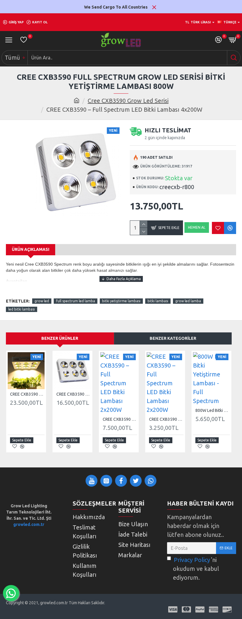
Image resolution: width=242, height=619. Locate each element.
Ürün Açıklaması (30, 249)
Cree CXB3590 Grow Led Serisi (128, 100)
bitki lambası (158, 301)
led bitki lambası (21, 309)
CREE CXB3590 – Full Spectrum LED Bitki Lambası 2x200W (120, 419)
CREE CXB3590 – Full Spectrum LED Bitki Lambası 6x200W (73, 394)
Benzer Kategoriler (173, 338)
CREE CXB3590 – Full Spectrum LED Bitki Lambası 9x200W (27, 394)
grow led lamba (188, 301)
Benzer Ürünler (59, 338)
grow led (42, 301)
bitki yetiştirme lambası (121, 301)
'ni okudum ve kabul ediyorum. (196, 568)
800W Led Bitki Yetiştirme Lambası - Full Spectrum (212, 410)
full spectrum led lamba (75, 301)
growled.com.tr (28, 524)
